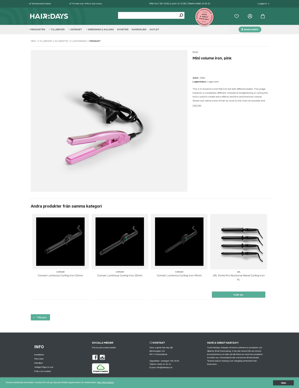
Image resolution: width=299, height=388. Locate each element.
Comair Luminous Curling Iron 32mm (60, 275)
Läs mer (197, 105)
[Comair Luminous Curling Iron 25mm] (119, 241)
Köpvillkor (38, 363)
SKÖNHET (76, 29)
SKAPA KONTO (251, 29)
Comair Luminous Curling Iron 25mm (119, 275)
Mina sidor (39, 358)
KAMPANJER (139, 29)
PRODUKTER (37, 29)
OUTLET (154, 29)
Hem (33, 41)
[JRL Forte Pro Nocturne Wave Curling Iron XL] (238, 241)
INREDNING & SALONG (101, 29)
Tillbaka (41, 317)
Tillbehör (45, 41)
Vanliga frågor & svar (43, 367)
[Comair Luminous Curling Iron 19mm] (179, 241)
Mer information (105, 382)
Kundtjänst (39, 354)
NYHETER (122, 29)
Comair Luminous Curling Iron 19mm (179, 275)
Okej (283, 382)
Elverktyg (62, 41)
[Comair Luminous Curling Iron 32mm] (60, 241)
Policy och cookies (42, 371)
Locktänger (79, 41)
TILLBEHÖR (58, 29)
